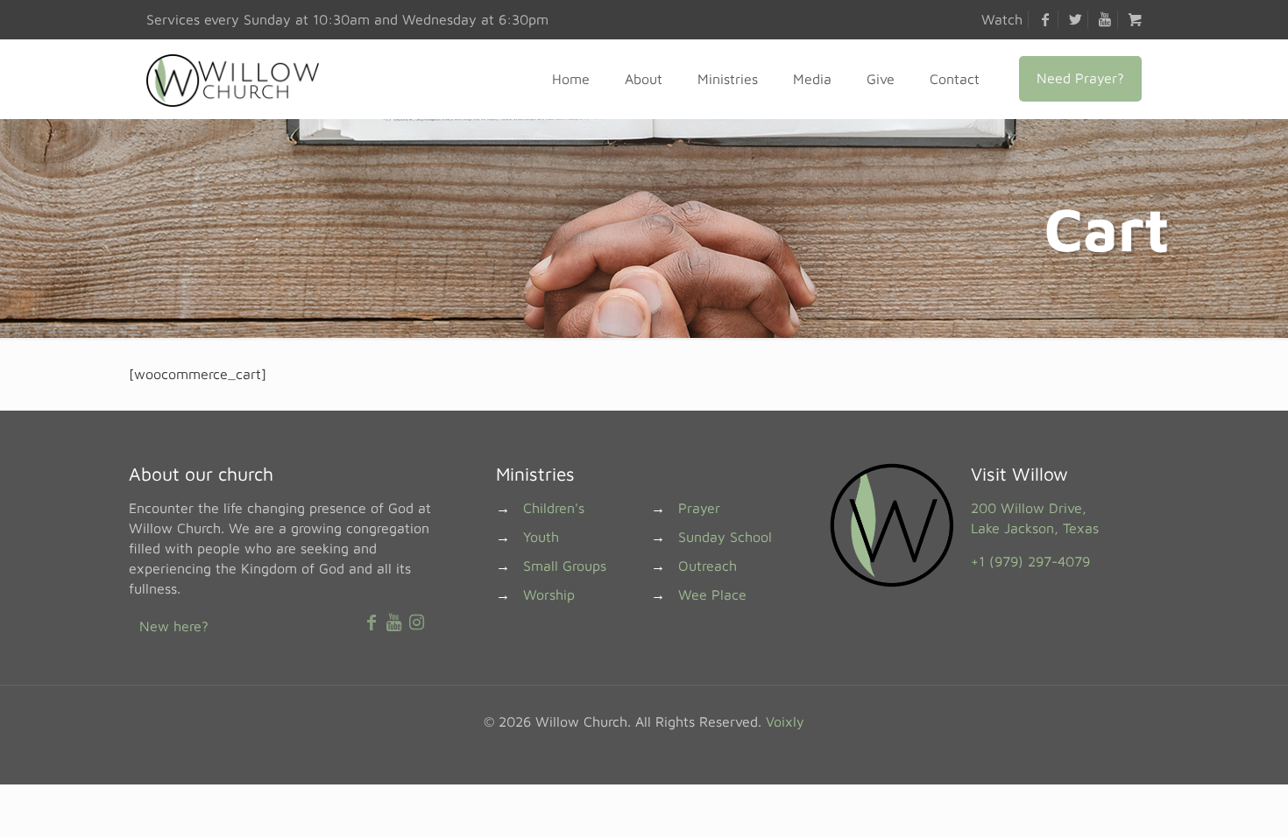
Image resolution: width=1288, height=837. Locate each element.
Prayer (699, 508)
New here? (174, 626)
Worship (549, 594)
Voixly (785, 721)
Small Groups (564, 565)
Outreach (707, 565)
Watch (1002, 19)
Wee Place (712, 594)
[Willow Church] (232, 78)
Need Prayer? (1080, 78)
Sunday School (725, 537)
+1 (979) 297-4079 (1030, 561)
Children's (553, 508)
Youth (541, 537)
